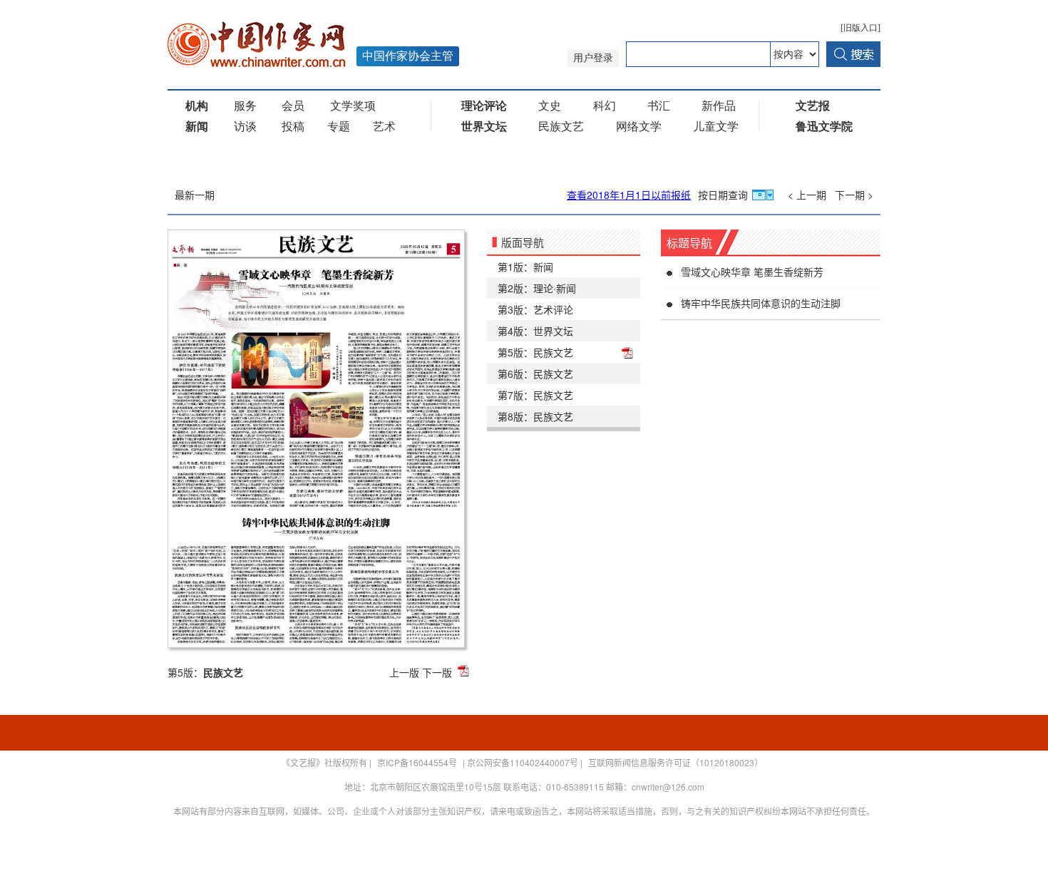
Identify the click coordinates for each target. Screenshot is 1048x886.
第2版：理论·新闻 (537, 288)
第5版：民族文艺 (535, 352)
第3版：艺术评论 (535, 309)
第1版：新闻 (525, 266)
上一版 (404, 672)
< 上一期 (807, 194)
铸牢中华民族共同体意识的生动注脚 (761, 303)
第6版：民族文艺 (535, 373)
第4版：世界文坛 (535, 331)
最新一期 (195, 194)
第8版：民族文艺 (535, 416)
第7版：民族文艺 (535, 395)
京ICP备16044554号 (417, 762)
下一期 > (854, 194)
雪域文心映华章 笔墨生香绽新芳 (752, 271)
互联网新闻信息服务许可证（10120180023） (675, 762)
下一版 (437, 672)
